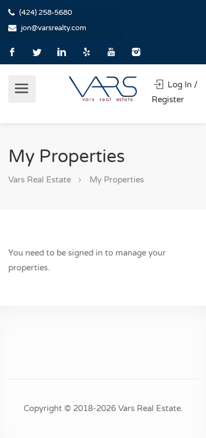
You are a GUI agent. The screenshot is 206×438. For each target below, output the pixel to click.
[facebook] (12, 52)
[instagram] (136, 52)
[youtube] (111, 52)
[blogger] (86, 52)
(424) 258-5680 (45, 12)
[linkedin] (61, 52)
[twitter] (37, 52)
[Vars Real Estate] (103, 88)
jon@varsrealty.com (53, 28)
